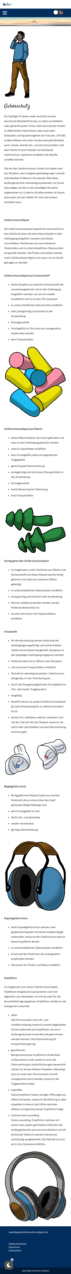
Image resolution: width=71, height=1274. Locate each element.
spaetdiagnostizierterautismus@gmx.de (28, 1232)
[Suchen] (66, 4)
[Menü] (5, 13)
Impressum (14, 1247)
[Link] (7, 4)
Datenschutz (15, 1250)
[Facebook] (12, 1259)
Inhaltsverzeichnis (17, 1243)
